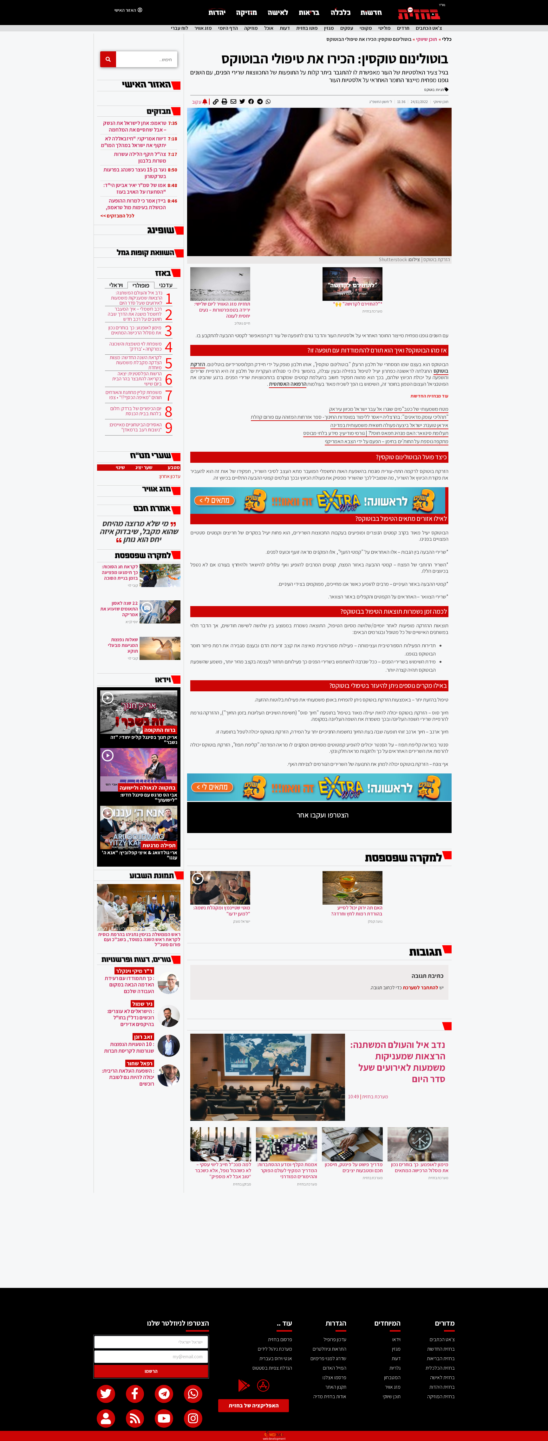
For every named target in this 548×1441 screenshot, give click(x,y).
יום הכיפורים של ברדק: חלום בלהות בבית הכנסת (135, 411)
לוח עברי (179, 28)
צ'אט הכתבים (429, 28)
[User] (106, 1418)
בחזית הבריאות (441, 1358)
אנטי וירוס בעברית (275, 1358)
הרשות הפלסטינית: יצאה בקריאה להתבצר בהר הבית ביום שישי (137, 378)
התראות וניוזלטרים (329, 1349)
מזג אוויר (203, 28)
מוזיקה (251, 28)
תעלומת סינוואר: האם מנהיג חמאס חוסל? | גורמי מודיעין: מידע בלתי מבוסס (375, 433)
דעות (285, 28)
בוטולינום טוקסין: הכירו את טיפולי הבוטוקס (334, 58)
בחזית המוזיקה (441, 1396)
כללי (447, 39)
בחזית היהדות (442, 1387)
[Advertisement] (274, 1240)
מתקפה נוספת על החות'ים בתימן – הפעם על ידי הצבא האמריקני (386, 441)
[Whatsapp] (193, 1394)
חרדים (403, 28)
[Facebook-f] (135, 1394)
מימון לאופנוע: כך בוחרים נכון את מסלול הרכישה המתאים (134, 330)
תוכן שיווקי (426, 39)
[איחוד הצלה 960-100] (317, 511)
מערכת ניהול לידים (275, 1349)
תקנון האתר (335, 1387)
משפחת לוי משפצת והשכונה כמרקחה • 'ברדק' (135, 346)
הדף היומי (228, 28)
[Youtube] (164, 1418)
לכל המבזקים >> (117, 215)
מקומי (366, 28)
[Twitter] (106, 1394)
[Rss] (135, 1418)
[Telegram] (164, 1394)
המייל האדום (334, 1368)
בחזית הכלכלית (440, 1368)
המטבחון (392, 1377)
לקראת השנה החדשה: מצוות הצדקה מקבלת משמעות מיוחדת (136, 362)
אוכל (268, 28)
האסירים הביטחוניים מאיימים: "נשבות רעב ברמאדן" (135, 427)
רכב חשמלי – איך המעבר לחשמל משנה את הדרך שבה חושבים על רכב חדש (135, 314)
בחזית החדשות (441, 1349)
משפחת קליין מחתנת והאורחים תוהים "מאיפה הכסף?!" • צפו (134, 395)
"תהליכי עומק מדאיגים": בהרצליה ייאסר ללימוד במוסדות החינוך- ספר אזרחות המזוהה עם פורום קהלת (349, 416)
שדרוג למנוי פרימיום (328, 1358)
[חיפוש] (108, 59)
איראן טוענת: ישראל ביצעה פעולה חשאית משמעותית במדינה (389, 425)
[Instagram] (193, 1418)
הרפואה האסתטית (288, 383)
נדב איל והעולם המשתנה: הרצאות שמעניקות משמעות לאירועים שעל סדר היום (136, 298)
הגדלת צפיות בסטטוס (272, 1368)
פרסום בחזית (280, 1339)
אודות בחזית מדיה (329, 1396)
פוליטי (384, 28)
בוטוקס (429, 89)
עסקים (346, 28)
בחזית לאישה (442, 1377)
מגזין (329, 28)
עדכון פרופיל (334, 1339)
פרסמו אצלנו (334, 1377)
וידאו (396, 1339)
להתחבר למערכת (420, 987)
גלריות (395, 1368)
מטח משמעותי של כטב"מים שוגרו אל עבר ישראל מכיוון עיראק (388, 408)
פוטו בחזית (307, 28)
